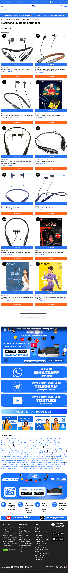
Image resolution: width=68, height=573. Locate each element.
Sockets (60, 449)
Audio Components (37, 441)
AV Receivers (5, 443)
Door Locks (40, 461)
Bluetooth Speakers (36, 435)
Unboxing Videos (23, 525)
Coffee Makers (24, 461)
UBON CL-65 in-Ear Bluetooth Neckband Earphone (15, 68)
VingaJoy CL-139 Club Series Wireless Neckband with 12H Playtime (48, 294)
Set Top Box (13, 435)
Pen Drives (16, 451)
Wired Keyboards (43, 447)
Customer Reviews (24, 527)
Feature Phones (23, 433)
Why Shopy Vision (24, 535)
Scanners (41, 451)
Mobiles (3, 433)
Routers (3, 451)
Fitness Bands (48, 443)
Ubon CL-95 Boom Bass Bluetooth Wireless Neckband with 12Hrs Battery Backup (16, 160)
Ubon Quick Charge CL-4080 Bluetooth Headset (15, 205)
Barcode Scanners (50, 461)
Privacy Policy (38, 551)
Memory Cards (26, 451)
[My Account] (60, 6)
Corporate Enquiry (24, 537)
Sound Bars (58, 435)
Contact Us (37, 555)
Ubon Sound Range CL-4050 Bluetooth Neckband (48, 205)
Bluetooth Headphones (21, 439)
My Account (38, 533)
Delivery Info (38, 537)
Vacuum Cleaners (36, 457)
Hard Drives (53, 449)
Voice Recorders (58, 441)
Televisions (50, 433)
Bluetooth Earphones (40, 158)
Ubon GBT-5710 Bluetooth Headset (44, 159)
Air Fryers (17, 459)
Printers (34, 451)
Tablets (31, 433)
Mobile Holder (49, 463)
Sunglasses (14, 447)
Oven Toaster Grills (28, 459)
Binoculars (60, 461)
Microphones (14, 441)
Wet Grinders (55, 459)
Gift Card (21, 523)
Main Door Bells (13, 465)
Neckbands (4, 66)
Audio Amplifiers (24, 441)
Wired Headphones (7, 439)
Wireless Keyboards (55, 447)
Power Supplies (22, 453)
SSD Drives (40, 449)
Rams (46, 449)
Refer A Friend (23, 531)
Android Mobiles (12, 433)
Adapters (4, 445)
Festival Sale (22, 533)
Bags (53, 453)
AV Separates (14, 443)
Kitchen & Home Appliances (57, 455)
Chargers (57, 443)
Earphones (4, 203)
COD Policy (37, 541)
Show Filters (7, 28)
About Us (21, 545)
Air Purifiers (46, 457)
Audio (20, 435)
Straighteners (28, 455)
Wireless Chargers (22, 445)
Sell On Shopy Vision (25, 539)
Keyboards (33, 447)
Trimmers (12, 455)
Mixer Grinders (45, 459)
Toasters (33, 461)
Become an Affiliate (24, 541)
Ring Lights (50, 445)
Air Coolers (16, 457)
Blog (19, 547)
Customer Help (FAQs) (41, 535)
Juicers (37, 459)
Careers (20, 543)
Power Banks (33, 445)
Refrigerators (25, 457)
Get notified (17, 75)
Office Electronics (45, 453)
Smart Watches (38, 443)
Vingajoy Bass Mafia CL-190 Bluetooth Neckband (15, 249)
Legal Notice (38, 553)
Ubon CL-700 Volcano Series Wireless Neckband (48, 114)
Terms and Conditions (41, 549)
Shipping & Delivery (40, 539)
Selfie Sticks (59, 445)
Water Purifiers (56, 457)
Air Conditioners (7, 457)
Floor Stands (48, 441)
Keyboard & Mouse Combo (14, 449)
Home (2, 19)
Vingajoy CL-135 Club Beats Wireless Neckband (48, 249)
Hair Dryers (19, 455)
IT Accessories (24, 447)
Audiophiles (33, 439)
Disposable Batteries (15, 463)
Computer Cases (33, 453)
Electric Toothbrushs (40, 455)
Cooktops (10, 459)
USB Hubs (48, 451)
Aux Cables (42, 445)
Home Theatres (48, 435)
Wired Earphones (26, 437)
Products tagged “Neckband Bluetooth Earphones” (20, 19)
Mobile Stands (5, 447)
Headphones (59, 437)
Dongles (9, 451)
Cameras (32, 449)
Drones (26, 449)
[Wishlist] (30, 37)
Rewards (21, 529)
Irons (9, 461)
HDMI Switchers (28, 463)
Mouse (3, 449)
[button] (63, 6)
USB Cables (11, 445)
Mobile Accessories (26, 443)
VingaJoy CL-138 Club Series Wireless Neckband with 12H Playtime (15, 294)
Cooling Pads (12, 453)
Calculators (4, 463)
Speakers (26, 435)
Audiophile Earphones (45, 439)
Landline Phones (40, 433)
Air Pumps (15, 461)
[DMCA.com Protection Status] (10, 547)
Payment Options (39, 543)
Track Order (38, 531)
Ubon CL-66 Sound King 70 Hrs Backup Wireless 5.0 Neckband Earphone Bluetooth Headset (49, 69)
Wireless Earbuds (6, 437)
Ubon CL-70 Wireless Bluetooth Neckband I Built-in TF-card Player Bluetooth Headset (16, 114)
